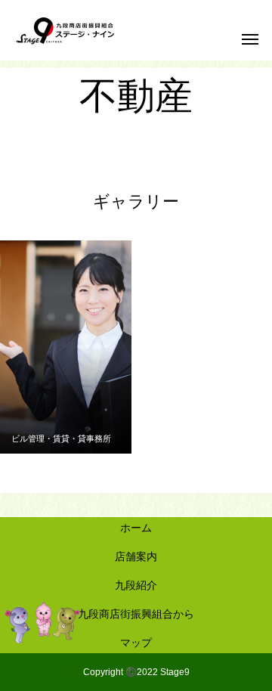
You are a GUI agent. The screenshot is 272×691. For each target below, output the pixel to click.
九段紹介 (136, 585)
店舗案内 (136, 556)
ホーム (136, 528)
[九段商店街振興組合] (66, 30)
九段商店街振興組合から (136, 614)
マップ (136, 643)
